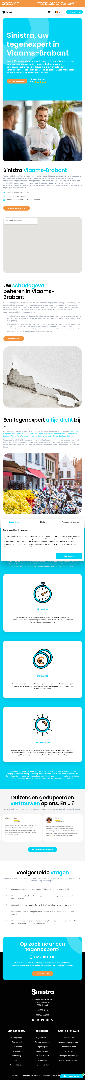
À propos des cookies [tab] (70, 522)
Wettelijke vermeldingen (68, 1056)
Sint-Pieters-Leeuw (45, 436)
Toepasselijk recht (68, 1047)
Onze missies (16, 1047)
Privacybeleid (68, 1051)
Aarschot (24, 436)
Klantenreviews (42, 1056)
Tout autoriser (69, 556)
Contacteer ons (16, 1065)
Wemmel (74, 431)
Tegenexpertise (42, 1037)
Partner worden (42, 1065)
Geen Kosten (68, 1037)
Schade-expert (42, 1051)
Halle (75, 434)
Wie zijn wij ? (16, 1037)
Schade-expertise (42, 1042)
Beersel (55, 436)
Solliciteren (42, 1060)
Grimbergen (32, 436)
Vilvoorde (62, 434)
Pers (16, 1060)
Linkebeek (55, 434)
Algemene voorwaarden (68, 1042)
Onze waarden (17, 1051)
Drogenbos (7, 434)
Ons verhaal (17, 1042)
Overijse (62, 436)
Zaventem (7, 436)
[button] (49, 12)
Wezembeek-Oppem (35, 434)
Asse (18, 436)
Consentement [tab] (14, 522)
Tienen (13, 436)
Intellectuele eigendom (68, 1060)
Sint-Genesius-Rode (19, 434)
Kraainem (47, 434)
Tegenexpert (42, 1047)
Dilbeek (70, 434)
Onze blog (16, 1056)
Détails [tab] (42, 522)
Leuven (69, 436)
